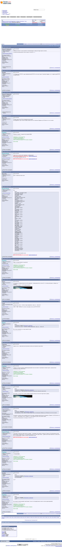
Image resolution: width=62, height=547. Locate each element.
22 (38, 513)
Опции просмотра (57, 45)
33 (52, 513)
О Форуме (17, 21)
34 (53, 513)
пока (33, 517)
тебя (52, 517)
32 (51, 513)
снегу (48, 517)
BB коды (3, 531)
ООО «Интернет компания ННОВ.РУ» (51, 545)
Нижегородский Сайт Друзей (51, 541)
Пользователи (40, 25)
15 (29, 513)
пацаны (31, 517)
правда (36, 517)
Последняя (58, 513)
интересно (18, 517)
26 (43, 513)
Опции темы (51, 45)
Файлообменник (5, 12)
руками (46, 517)
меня (23, 517)
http (4, 517)
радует (44, 517)
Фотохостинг (4, 13)
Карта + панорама (5, 14)
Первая (25, 513)
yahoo (10, 517)
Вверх (61, 541)
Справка (38, 541)
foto (2, 517)
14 (28, 513)
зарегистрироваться (33, 156)
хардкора (54, 517)
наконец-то (28, 517)
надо (25, 517)
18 (33, 513)
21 (37, 513)
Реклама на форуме (59, 546)
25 (42, 513)
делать (12, 517)
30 (48, 513)
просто (38, 517)
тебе (50, 517)
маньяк (21, 517)
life (5, 517)
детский (15, 517)
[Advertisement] (24, 29)
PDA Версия (4, 11)
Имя (33, 20)
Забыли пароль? (34, 22)
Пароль (33, 21)
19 (34, 513)
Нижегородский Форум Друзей (10, 21)
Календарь (35, 541)
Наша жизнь (22, 21)
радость (41, 517)
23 (39, 513)
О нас (26, 21)
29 (47, 513)
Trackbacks (4, 534)
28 (46, 513)
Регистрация (43, 22)
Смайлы (3, 532)
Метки (3, 515)
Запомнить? (43, 20)
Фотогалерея (4, 10)
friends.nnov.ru (59, 545)
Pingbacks (3, 535)
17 (32, 513)
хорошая (57, 517)
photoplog (7, 517)
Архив (58, 541)
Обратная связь (43, 541)
